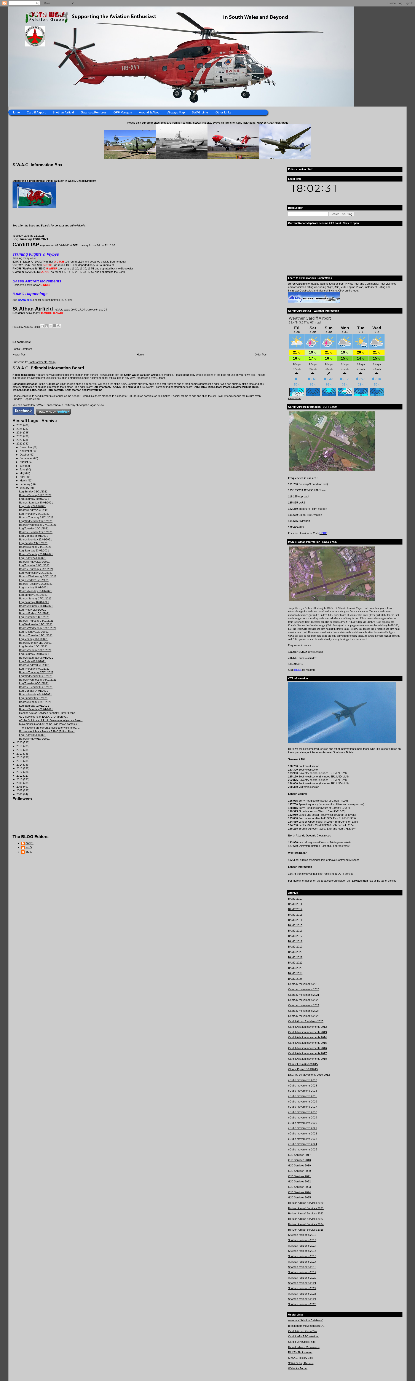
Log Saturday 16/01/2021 (34, 602)
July (22, 465)
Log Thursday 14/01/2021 (34, 617)
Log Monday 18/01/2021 (33, 587)
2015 (19, 761)
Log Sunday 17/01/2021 (33, 594)
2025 (19, 428)
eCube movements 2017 (302, 1106)
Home (16, 112)
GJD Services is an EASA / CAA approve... (43, 716)
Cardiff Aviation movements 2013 (307, 1032)
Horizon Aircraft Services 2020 (306, 1202)
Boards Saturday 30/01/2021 (36, 502)
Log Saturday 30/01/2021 (34, 498)
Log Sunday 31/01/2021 (33, 491)
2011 (19, 775)
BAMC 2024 (295, 973)
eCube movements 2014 (302, 1090)
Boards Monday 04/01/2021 (35, 694)
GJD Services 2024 (299, 1192)
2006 (19, 794)
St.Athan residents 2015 (302, 1250)
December (26, 447)
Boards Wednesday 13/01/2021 (37, 628)
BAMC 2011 (295, 904)
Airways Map (176, 112)
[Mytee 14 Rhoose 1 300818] (342, 741)
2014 (19, 764)
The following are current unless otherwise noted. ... (49, 727)
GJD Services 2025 (299, 1197)
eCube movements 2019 (302, 1117)
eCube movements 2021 (302, 1128)
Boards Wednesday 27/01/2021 (37, 524)
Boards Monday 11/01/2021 (35, 642)
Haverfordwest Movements (303, 1347)
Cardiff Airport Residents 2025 (305, 1021)
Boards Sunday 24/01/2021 (35, 546)
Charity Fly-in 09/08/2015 (303, 1064)
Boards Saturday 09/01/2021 (36, 657)
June (23, 469)
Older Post (261, 354)
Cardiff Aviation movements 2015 (307, 1042)
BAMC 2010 (295, 898)
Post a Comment (22, 348)
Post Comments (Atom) (42, 362)
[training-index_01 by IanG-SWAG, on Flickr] (314, 302)
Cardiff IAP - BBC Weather (303, 1336)
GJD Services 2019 (299, 1165)
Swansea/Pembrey (94, 112)
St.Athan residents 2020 (302, 1277)
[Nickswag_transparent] (34, 207)
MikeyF (132, 387)
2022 (19, 439)
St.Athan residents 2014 (302, 1245)
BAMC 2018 (295, 941)
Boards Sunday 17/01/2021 (35, 598)
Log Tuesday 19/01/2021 (34, 580)
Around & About (149, 112)
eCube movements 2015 (302, 1096)
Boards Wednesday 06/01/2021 (37, 679)
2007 (19, 790)
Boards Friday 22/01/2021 (34, 561)
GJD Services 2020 (299, 1170)
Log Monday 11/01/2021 (33, 639)
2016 (19, 757)
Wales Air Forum (297, 1368)
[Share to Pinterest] (59, 326)
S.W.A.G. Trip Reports (300, 1363)
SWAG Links (200, 112)
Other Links (223, 112)
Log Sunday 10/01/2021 (33, 646)
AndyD (117, 387)
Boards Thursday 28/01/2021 (36, 517)
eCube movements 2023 (302, 1138)
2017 (19, 753)
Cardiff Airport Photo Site (302, 1331)
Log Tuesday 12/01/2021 (34, 631)
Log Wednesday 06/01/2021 (36, 676)
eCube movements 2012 (302, 1080)
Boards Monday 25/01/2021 (35, 539)
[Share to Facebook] (55, 326)
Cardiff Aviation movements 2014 (307, 1037)
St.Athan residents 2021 (302, 1283)
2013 (19, 768)
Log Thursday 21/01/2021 (34, 565)
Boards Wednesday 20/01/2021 (37, 576)
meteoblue (294, 398)
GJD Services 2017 (299, 1154)
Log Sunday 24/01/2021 (33, 543)
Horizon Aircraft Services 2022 (306, 1213)
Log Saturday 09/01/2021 (34, 654)
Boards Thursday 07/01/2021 (36, 672)
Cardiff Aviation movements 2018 (307, 1058)
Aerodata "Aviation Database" (305, 1320)
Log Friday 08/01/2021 (32, 661)
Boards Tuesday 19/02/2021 (36, 583)
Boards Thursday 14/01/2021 (36, 620)
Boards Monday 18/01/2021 (35, 591)
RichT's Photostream (300, 1352)
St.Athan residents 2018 (302, 1267)
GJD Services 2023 (299, 1186)
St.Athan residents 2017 (302, 1261)
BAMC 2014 (295, 920)
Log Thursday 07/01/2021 (34, 668)
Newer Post (19, 354)
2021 (19, 443)
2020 (19, 742)
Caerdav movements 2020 (303, 989)
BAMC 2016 (295, 930)
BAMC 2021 (295, 957)
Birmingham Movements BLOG (306, 1325)
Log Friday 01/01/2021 (32, 735)
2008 (19, 786)
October (25, 454)
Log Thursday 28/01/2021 (34, 513)
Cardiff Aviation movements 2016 (307, 1048)
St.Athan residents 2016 (302, 1256)
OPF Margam (122, 112)
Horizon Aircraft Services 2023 (306, 1218)
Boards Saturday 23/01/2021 (36, 554)
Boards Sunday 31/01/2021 (35, 495)
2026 (19, 425)
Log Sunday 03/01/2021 (33, 698)
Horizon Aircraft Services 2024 (306, 1224)
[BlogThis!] (46, 326)
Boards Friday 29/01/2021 (34, 509)
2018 (19, 750)
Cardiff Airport (36, 112)
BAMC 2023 (295, 968)
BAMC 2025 (295, 978)
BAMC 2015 (295, 925)
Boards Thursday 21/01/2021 (36, 569)
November (26, 450)
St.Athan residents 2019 (302, 1272)
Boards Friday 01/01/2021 (34, 738)
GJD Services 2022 (299, 1181)
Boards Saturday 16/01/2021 (36, 606)
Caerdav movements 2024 (303, 1010)
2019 (19, 746)
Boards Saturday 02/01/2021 (36, 709)
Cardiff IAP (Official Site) (302, 1341)
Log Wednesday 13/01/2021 (36, 624)
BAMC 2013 (295, 914)
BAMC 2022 (295, 962)
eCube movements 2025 (302, 1149)
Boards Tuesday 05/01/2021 (36, 687)
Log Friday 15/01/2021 (32, 609)
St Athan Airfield (63, 112)
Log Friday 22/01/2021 (32, 558)
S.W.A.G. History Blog (300, 1357)
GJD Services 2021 (299, 1176)
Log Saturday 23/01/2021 (34, 550)
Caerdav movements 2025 (303, 1016)
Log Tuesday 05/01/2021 (34, 683)
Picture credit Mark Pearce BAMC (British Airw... (47, 731)
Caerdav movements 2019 (303, 984)
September (26, 458)
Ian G (29, 847)
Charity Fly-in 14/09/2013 (303, 1069)
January (25, 487)
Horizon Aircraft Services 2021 (306, 1208)
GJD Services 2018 (299, 1160)
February (25, 484)
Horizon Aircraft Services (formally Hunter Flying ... (48, 713)
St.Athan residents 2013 (302, 1240)
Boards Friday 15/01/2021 (34, 613)
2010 (19, 779)
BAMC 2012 (295, 909)
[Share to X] (50, 326)
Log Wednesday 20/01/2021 (36, 572)
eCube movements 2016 (302, 1101)
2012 (19, 772)
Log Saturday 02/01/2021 (34, 705)
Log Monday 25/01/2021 (33, 535)
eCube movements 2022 (302, 1133)
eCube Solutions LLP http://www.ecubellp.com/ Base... (51, 720)
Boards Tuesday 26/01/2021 (36, 532)
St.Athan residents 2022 (302, 1288)
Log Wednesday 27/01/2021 (36, 521)
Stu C (29, 851)
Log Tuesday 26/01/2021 (34, 528)
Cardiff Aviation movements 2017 (307, 1053)
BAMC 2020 (295, 952)
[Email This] (42, 326)
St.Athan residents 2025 (302, 1304)
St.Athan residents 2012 (302, 1234)
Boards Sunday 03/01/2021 (35, 702)
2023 (19, 436)
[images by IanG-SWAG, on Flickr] (23, 413)
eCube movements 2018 (302, 1112)
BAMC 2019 (295, 946)
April (23, 476)
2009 (19, 783)
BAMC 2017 (295, 936)
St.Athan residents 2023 (302, 1293)
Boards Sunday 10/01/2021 (35, 650)
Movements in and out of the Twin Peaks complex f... (49, 724)
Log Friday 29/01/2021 (32, 506)
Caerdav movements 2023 (303, 1005)
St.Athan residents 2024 (302, 1299)
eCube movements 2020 (302, 1123)
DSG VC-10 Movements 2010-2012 (309, 1074)
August (24, 462)
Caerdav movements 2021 (303, 994)
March (24, 480)
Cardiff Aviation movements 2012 (307, 1026)
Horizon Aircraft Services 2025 (306, 1229)
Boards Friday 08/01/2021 (34, 665)
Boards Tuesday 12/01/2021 (36, 635)
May (22, 473)
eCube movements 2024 (302, 1144)
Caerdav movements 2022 (303, 1000)
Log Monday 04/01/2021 (33, 690)
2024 (19, 432)
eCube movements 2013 (302, 1085)
